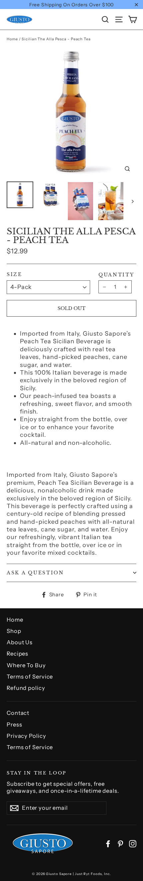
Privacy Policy (26, 736)
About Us (20, 642)
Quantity (116, 275)
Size (14, 274)
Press (14, 724)
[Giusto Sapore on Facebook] (108, 843)
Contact (18, 713)
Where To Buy (26, 665)
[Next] (132, 201)
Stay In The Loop (37, 772)
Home (12, 39)
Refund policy (26, 688)
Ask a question (35, 573)
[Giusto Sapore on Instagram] (132, 843)
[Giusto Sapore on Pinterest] (120, 843)
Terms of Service (30, 676)
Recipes (17, 653)
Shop (14, 631)
